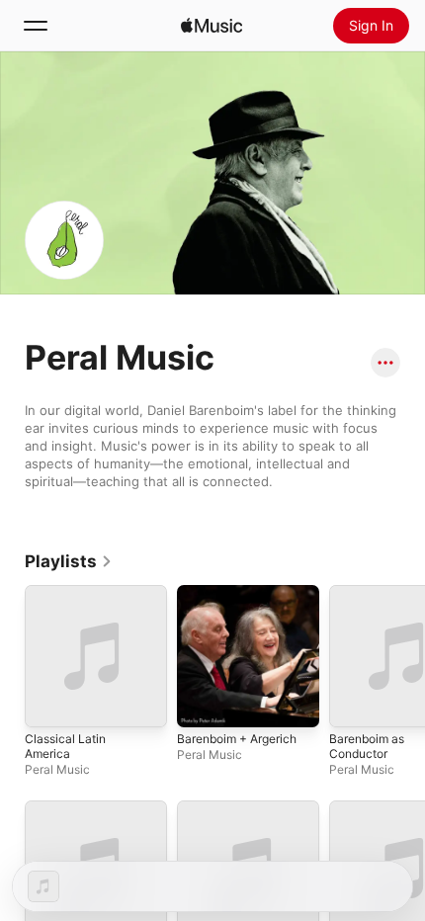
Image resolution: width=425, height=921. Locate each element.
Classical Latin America (65, 746)
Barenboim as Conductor (366, 746)
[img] (211, 26)
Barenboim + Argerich (237, 738)
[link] (69, 561)
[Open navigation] (35, 25)
